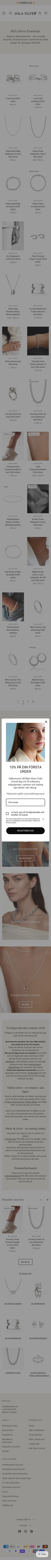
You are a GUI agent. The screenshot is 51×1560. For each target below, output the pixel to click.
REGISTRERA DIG (25, 830)
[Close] (46, 722)
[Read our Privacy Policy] (43, 819)
